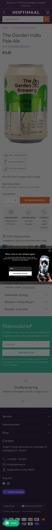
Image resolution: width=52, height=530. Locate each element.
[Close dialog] (49, 250)
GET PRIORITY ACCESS (20, 273)
